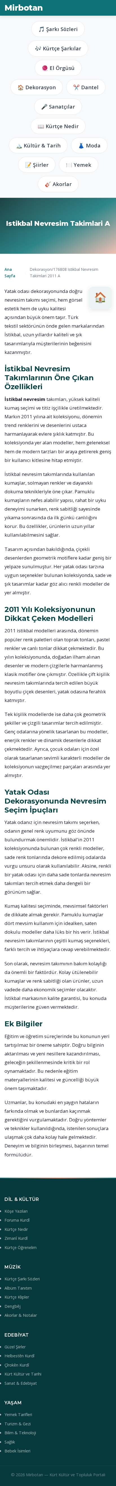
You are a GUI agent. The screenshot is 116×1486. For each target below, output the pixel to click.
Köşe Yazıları (16, 1211)
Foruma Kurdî (17, 1220)
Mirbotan (24, 8)
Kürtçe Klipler (17, 1297)
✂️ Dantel (86, 87)
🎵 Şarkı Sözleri (58, 28)
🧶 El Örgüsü (58, 67)
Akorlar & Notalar (21, 1315)
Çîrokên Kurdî (17, 1365)
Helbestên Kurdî (19, 1355)
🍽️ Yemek (78, 164)
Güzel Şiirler (15, 1346)
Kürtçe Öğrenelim (21, 1247)
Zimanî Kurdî (16, 1238)
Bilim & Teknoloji (20, 1432)
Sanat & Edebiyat (21, 1383)
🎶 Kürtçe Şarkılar (58, 48)
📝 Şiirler (36, 164)
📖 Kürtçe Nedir (58, 126)
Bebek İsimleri (17, 1451)
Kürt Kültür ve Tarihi (23, 1374)
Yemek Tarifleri (18, 1414)
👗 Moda (89, 145)
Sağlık (10, 1442)
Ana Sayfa (10, 272)
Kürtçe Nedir (16, 1229)
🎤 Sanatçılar (58, 106)
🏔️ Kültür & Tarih (38, 145)
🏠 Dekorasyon (36, 87)
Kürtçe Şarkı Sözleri (22, 1278)
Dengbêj (13, 1306)
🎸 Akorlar (58, 183)
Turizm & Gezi (18, 1423)
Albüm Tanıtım (18, 1288)
